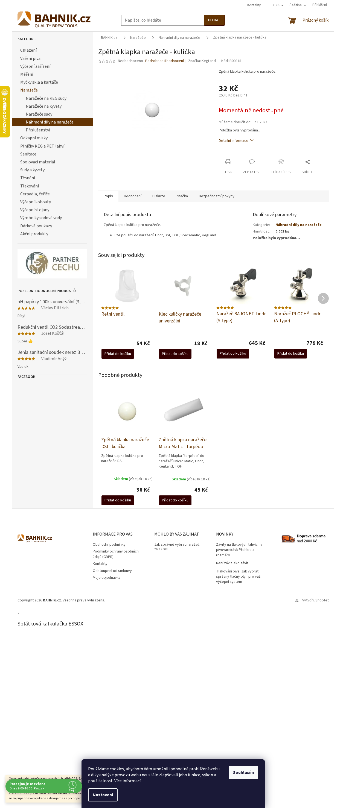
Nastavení (103, 795)
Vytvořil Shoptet (315, 600)
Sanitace (28, 154)
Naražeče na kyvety (44, 106)
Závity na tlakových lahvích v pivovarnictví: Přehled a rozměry (239, 550)
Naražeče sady (39, 114)
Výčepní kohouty (35, 202)
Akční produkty (34, 234)
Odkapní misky (34, 138)
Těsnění (27, 178)
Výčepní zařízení (35, 66)
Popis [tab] (108, 196)
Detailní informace (233, 140)
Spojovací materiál (37, 162)
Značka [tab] (182, 196)
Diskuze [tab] (158, 196)
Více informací (127, 781)
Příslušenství (38, 130)
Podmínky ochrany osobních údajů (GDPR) (116, 554)
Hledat (214, 20)
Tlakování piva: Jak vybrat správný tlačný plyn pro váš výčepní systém (238, 577)
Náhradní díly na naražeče (50, 122)
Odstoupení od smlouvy (112, 571)
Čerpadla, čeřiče (35, 194)
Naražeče (29, 90)
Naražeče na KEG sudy (46, 98)
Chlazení (28, 50)
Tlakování (29, 186)
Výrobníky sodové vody (41, 218)
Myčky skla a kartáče (39, 82)
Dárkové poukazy (36, 226)
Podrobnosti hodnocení (164, 61)
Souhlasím (243, 772)
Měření (26, 74)
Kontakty (254, 5)
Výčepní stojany (34, 210)
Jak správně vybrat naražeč (177, 544)
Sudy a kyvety (32, 170)
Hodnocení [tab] (132, 196)
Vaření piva (30, 58)
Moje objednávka (107, 577)
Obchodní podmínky (109, 544)
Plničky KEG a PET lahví (42, 146)
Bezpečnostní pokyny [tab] (216, 196)
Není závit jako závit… (234, 563)
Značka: (202, 61)
